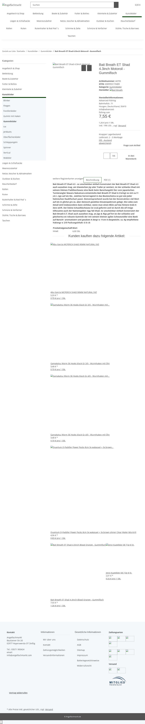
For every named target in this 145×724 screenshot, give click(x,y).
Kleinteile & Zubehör (12, 89)
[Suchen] (116, 5)
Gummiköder (115, 87)
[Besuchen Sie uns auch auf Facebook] (9, 697)
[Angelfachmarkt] (11, 5)
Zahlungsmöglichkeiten (54, 650)
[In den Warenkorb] (55, 61)
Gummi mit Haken (12, 116)
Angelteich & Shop (11, 68)
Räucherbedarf (9, 184)
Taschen (6, 220)
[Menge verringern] (101, 156)
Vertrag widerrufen (18, 692)
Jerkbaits (7, 131)
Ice (4, 126)
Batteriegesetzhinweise (88, 660)
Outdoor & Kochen (11, 178)
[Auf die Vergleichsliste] (83, 68)
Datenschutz (83, 639)
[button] (125, 5)
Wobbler (7, 158)
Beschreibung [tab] (92, 180)
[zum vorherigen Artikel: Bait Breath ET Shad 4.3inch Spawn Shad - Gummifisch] (103, 52)
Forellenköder (9, 111)
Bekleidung (7, 73)
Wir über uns (49, 639)
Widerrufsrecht (84, 665)
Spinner (7, 147)
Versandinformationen (53, 655)
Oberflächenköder (12, 137)
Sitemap (81, 650)
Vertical (6, 152)
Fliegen (6, 105)
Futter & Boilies (9, 84)
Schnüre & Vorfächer (12, 210)
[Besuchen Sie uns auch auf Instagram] (9, 700)
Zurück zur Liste (9, 51)
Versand (122, 125)
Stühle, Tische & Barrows (14, 215)
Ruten (5, 194)
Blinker (6, 100)
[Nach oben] (1, 722)
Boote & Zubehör (10, 78)
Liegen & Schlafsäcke (12, 163)
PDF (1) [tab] (107, 180)
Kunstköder (8, 94)
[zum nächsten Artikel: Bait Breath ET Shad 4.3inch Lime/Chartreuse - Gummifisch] (108, 52)
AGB (79, 644)
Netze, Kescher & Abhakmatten (17, 173)
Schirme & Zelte (9, 204)
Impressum (82, 655)
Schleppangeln (10, 142)
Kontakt (46, 644)
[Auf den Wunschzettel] (89, 68)
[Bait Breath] (116, 90)
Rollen (5, 189)
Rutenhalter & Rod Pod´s (14, 199)
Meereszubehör (9, 168)
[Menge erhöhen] (112, 162)
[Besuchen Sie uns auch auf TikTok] (9, 704)
